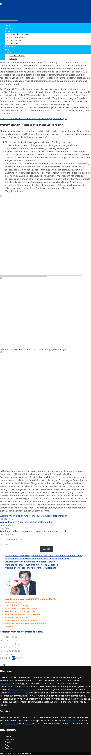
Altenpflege (6, 683)
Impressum (10, 46)
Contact (9, 748)
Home (7, 25)
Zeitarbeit (14, 43)
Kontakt (8, 52)
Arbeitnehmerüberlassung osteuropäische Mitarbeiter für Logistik (38, 558)
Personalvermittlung (19, 34)
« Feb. (2, 664)
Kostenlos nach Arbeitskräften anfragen (21, 631)
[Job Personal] (9, 19)
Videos (28, 723)
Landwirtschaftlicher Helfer (24, 689)
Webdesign (71, 720)
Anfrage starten (17, 55)
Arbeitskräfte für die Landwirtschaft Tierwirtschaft (30, 567)
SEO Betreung (12, 723)
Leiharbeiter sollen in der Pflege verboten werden (30, 561)
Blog (7, 49)
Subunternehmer (17, 37)
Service (8, 31)
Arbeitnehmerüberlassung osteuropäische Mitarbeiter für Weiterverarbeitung (44, 555)
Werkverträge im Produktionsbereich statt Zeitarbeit (31, 564)
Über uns (9, 28)
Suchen (4, 544)
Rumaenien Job (18, 692)
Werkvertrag (15, 40)
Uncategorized (7, 525)
